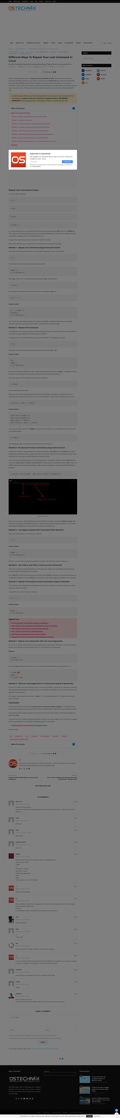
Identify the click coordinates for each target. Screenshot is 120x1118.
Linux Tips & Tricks (20, 49)
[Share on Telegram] (53, 72)
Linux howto (55, 736)
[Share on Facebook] (44, 72)
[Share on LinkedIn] (47, 72)
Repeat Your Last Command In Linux (19, 739)
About (54, 1)
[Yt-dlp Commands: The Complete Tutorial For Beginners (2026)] (85, 1079)
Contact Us (48, 1)
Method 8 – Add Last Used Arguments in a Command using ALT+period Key (34, 141)
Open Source (16, 1)
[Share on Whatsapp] (51, 72)
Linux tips (64, 736)
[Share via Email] (55, 72)
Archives (46, 1071)
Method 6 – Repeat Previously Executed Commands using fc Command (32, 134)
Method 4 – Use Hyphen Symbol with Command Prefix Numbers (30, 127)
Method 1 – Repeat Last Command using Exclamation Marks (29, 116)
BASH (11, 736)
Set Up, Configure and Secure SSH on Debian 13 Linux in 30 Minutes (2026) (101, 1099)
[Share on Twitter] (46, 72)
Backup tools (20, 43)
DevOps (53, 43)
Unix (36, 1)
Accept (89, 1116)
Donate (41, 1)
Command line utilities (33, 43)
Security (78, 43)
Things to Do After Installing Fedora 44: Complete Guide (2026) (100, 1089)
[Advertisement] (60, 27)
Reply (75, 801)
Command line (19, 736)
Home (10, 1)
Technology (25, 1)
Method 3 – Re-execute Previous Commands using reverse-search (31, 123)
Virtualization (87, 43)
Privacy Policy (56, 1112)
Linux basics (34, 736)
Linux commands (44, 736)
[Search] (102, 43)
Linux (31, 1)
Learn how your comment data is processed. (45, 1049)
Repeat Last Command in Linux (20, 113)
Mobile (60, 43)
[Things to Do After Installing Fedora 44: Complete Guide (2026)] (85, 1090)
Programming (69, 43)
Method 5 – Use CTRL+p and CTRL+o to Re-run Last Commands (30, 130)
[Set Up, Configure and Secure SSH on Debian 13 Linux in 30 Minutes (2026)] (85, 1100)
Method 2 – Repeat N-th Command (22, 120)
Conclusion (14, 145)
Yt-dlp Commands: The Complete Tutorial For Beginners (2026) (99, 1078)
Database (45, 43)
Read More (97, 1116)
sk (14, 66)
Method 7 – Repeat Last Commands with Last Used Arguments (30, 137)
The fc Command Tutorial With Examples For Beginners (30, 623)
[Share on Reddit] (49, 72)
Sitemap (65, 1112)
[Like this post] (42, 72)
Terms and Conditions (76, 1112)
